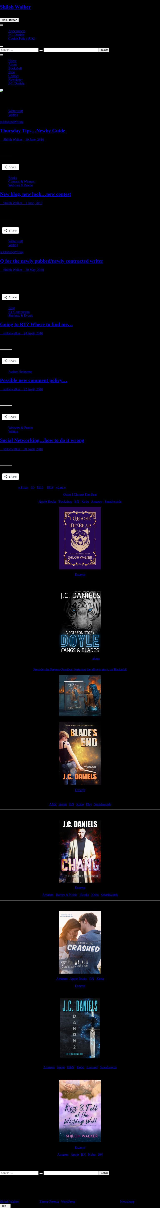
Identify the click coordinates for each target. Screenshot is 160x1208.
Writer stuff (15, 111)
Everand (92, 1067)
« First (22, 487)
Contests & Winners (21, 181)
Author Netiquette (20, 371)
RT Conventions (19, 312)
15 (38, 487)
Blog (11, 72)
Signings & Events (20, 315)
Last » (62, 487)
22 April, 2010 (33, 389)
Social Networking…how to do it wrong (42, 440)
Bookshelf (15, 68)
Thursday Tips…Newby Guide (32, 130)
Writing (13, 114)
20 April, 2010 (33, 449)
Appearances (16, 31)
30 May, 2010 (34, 270)
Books (12, 178)
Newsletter (15, 79)
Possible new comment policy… (33, 380)
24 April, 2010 (33, 333)
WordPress (68, 1201)
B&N (70, 1067)
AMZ (53, 804)
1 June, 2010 (33, 203)
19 (51, 487)
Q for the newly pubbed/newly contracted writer (51, 261)
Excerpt (80, 574)
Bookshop (65, 501)
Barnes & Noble (66, 895)
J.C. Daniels (16, 35)
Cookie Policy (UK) (21, 38)
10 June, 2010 (34, 139)
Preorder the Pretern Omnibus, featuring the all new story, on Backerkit (80, 669)
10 (32, 487)
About (12, 64)
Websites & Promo (20, 185)
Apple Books (47, 501)
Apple (63, 804)
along (96, 658)
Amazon (96, 501)
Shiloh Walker (15, 7)
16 (41, 487)
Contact (13, 76)
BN (76, 501)
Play (89, 804)
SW (100, 1154)
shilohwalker (11, 333)
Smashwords (113, 501)
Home (12, 61)
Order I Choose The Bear (80, 494)
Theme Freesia (49, 1201)
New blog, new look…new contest (35, 194)
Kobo (85, 501)
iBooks (84, 895)
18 (48, 487)
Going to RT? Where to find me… (36, 324)
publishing (7, 122)
